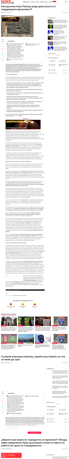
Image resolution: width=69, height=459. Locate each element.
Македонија (4, 325)
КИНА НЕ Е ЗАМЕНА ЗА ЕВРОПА (33, 396)
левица (21, 295)
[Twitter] (63, 61)
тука (18, 192)
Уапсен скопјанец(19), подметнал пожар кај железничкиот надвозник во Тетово (42, 346)
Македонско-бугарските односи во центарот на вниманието (33, 44)
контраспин (17, 295)
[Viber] (58, 73)
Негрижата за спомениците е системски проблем (15, 60)
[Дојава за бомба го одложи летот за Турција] (26, 339)
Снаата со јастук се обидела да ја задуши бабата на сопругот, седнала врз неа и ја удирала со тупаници (61, 21)
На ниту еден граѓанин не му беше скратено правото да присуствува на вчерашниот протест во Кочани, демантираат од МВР (60, 382)
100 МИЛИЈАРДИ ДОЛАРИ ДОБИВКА (15, 413)
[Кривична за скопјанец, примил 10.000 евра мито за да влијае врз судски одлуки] (50, 43)
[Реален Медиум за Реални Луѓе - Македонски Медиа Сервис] (7, 1)
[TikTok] (58, 70)
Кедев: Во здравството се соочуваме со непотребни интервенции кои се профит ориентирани (60, 387)
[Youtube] (63, 65)
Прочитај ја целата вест (34, 432)
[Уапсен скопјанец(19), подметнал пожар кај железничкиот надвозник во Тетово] (43, 339)
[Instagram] (53, 65)
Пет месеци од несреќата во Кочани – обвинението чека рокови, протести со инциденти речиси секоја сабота (43, 329)
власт (13, 295)
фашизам (24, 295)
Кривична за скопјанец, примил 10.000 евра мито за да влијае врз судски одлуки (60, 43)
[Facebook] (53, 61)
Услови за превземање (17, 290)
